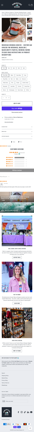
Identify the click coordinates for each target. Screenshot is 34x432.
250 (19, 68)
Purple (17, 82)
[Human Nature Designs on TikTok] (25, 412)
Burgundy (5, 86)
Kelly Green (5, 82)
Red (11, 79)
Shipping (3, 59)
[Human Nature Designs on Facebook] (18, 412)
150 (9, 68)
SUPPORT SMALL (17, 257)
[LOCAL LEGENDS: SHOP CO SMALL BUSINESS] (17, 231)
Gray (25, 75)
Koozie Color (5, 72)
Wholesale (4, 131)
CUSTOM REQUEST (5, 136)
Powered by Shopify (6, 419)
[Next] (29, 41)
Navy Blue (5, 75)
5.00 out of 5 (21, 152)
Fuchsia (19, 86)
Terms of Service (5, 382)
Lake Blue (12, 86)
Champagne (11, 90)
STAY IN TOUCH (5, 391)
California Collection (9, 12)
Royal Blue (5, 79)
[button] (3, 146)
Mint (12, 82)
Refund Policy (5, 378)
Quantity (4, 65)
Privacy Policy (5, 380)
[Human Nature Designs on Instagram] (22, 412)
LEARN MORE (17, 303)
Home (3, 12)
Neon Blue (18, 75)
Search (3, 373)
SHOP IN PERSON (17, 351)
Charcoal (24, 79)
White (27, 90)
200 (14, 68)
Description (4, 126)
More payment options (17, 112)
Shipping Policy (5, 375)
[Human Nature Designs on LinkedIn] (28, 412)
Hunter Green (25, 82)
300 (24, 68)
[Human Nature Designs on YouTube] (31, 412)
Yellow (17, 79)
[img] (3, 181)
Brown (4, 90)
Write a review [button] (17, 170)
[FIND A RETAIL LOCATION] (17, 323)
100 (4, 68)
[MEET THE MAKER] (17, 277)
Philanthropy (4, 385)
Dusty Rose (26, 86)
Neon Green (20, 90)
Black (12, 75)
